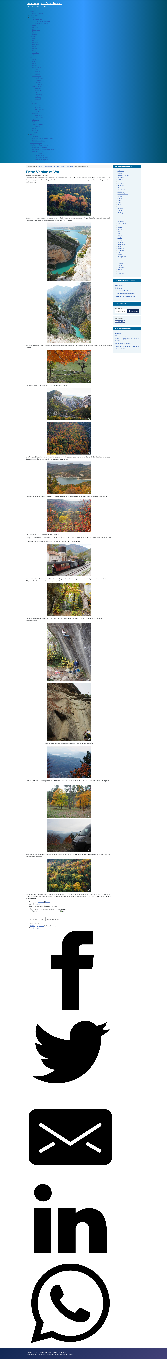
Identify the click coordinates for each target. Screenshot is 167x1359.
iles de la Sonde (123, 194)
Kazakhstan (121, 244)
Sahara (120, 196)
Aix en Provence (52, 919)
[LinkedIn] (70, 1220)
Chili (119, 252)
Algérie (120, 198)
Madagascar (122, 257)
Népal (119, 200)
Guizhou (120, 211)
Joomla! (29, 1354)
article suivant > (62, 909)
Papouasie (121, 183)
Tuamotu (120, 173)
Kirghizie (120, 240)
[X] (70, 1053)
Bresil (119, 246)
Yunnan (120, 204)
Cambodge (121, 267)
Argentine (121, 250)
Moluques (121, 221)
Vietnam (120, 265)
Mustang (120, 213)
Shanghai (121, 208)
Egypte (120, 269)
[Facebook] (70, 970)
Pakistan (120, 242)
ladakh (120, 238)
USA (119, 271)
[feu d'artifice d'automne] (69, 200)
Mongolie (121, 248)
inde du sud (121, 190)
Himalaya (121, 192)
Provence (41, 902)
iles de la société (123, 175)
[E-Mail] (70, 1137)
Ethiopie (120, 263)
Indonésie (121, 185)
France (47, 902)
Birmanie (120, 236)
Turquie (120, 229)
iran (119, 234)
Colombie (121, 273)
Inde (119, 187)
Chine (119, 202)
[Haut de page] (164, 1356)
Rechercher (118, 308)
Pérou (119, 231)
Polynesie (121, 171)
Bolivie (120, 254)
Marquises (121, 177)
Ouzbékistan (122, 223)
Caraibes (120, 179)
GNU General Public (66, 1354)
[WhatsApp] (70, 1303)
